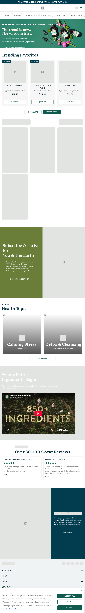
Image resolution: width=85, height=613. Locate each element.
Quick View (14, 102)
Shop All (6, 15)
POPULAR (6, 570)
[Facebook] (64, 563)
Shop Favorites (52, 112)
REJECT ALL (70, 602)
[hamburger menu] (3, 8)
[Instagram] (68, 563)
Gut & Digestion (46, 15)
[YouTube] (81, 563)
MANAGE (69, 607)
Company (7, 587)
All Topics (42, 359)
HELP (4, 576)
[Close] (81, 590)
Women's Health (61, 15)
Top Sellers (17, 15)
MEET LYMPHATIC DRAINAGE (14, 47)
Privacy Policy (14, 608)
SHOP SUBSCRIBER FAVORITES (21, 279)
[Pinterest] (77, 563)
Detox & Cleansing (31, 15)
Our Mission (68, 533)
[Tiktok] (72, 563)
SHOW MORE (33, 112)
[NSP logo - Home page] (42, 8)
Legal (5, 581)
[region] (42, 600)
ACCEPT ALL (70, 596)
